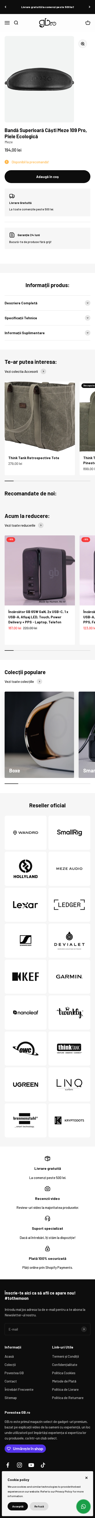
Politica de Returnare (67, 1398)
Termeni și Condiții (65, 1356)
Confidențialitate (64, 1365)
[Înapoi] (5, 7)
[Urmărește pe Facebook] (8, 1465)
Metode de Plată (64, 1381)
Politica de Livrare (65, 1389)
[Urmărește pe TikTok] (43, 1465)
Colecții (10, 1365)
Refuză (39, 1506)
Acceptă (17, 1506)
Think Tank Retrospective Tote (33, 458)
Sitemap (11, 1398)
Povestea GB (14, 1373)
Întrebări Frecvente (19, 1389)
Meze (9, 142)
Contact (11, 1381)
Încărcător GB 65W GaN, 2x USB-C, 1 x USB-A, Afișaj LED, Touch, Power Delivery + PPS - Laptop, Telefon (38, 617)
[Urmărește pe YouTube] (31, 1465)
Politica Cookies (63, 1373)
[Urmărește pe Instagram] (19, 1465)
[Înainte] (89, 7)
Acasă (9, 1356)
